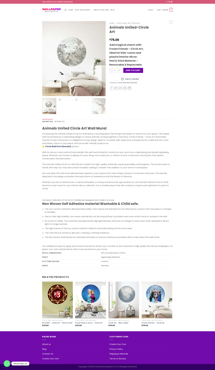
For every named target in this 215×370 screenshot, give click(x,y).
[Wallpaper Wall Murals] (51, 10)
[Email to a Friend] (121, 88)
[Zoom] (45, 93)
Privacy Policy (116, 349)
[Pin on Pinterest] (125, 88)
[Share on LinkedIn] (130, 88)
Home (70, 10)
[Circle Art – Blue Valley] (123, 300)
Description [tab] (47, 121)
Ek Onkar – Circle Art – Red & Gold (57, 323)
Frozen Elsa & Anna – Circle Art (89, 323)
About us (46, 344)
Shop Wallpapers (82, 10)
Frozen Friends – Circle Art (153, 323)
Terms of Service (117, 358)
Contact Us (47, 353)
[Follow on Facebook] (167, 2)
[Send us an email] (171, 2)
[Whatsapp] (7, 363)
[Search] (65, 10)
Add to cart (133, 70)
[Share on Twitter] (116, 88)
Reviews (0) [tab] (60, 121)
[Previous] (46, 58)
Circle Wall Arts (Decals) (128, 23)
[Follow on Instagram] (169, 2)
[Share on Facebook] (112, 88)
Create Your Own (101, 10)
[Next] (101, 58)
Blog (112, 10)
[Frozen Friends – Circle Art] (157, 300)
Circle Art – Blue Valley (118, 323)
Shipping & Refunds (118, 353)
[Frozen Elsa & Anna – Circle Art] (90, 300)
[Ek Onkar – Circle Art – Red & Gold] (57, 300)
